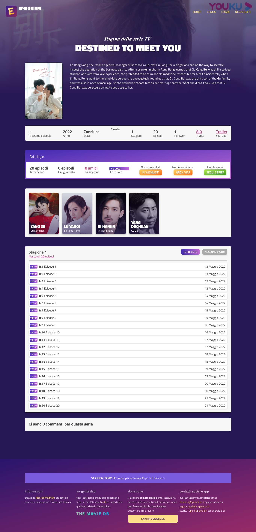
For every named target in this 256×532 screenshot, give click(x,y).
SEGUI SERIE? (215, 172)
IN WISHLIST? (150, 172)
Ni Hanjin (106, 226)
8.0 (199, 131)
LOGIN (225, 12)
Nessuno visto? (215, 252)
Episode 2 (47, 274)
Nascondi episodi (41, 256)
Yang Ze (38, 226)
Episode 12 (49, 347)
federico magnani (45, 498)
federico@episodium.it (192, 502)
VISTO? (33, 266)
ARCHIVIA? (183, 172)
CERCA (211, 12)
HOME (197, 12)
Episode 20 (49, 405)
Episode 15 (49, 369)
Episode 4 (47, 288)
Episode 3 (47, 281)
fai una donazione (153, 519)
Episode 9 (47, 325)
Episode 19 (49, 398)
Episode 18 (49, 391)
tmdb (103, 502)
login (40, 156)
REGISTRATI (242, 12)
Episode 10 (49, 332)
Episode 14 (49, 361)
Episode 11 (49, 339)
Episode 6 (47, 303)
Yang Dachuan (139, 224)
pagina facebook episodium (194, 506)
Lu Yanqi (72, 226)
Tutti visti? (190, 252)
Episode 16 (49, 376)
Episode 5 (47, 295)
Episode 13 (49, 354)
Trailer (221, 131)
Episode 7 (47, 310)
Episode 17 (49, 383)
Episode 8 (47, 317)
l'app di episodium (197, 511)
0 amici (91, 168)
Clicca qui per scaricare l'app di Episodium (128, 478)
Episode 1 (47, 266)
